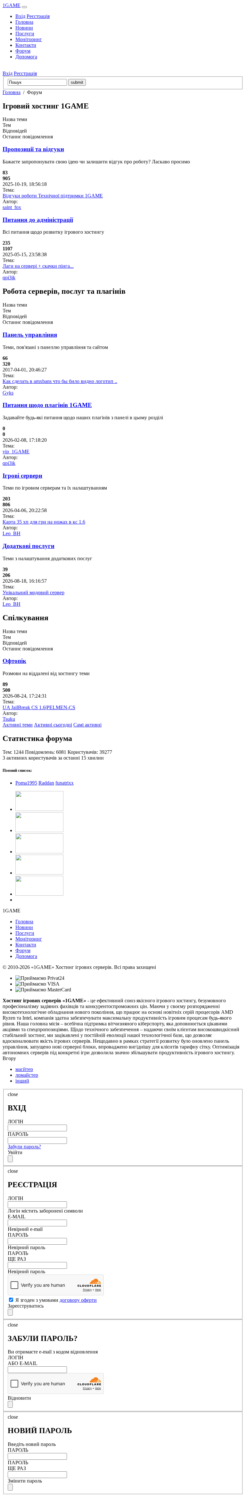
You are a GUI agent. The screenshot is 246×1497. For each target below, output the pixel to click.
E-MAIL (17, 1216)
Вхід (20, 16)
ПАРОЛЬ (18, 1134)
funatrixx (64, 783)
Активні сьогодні (53, 724)
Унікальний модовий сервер (33, 592)
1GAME (11, 5)
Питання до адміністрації (38, 219)
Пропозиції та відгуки (33, 149)
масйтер (24, 1069)
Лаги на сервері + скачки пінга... (38, 266)
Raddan (46, 783)
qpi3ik (9, 277)
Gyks (8, 393)
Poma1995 (26, 783)
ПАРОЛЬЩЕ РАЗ (18, 1256)
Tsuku (9, 719)
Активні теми (18, 724)
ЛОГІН (15, 1121)
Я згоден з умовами (55, 1300)
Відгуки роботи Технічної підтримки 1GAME (53, 195)
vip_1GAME (16, 451)
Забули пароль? (24, 1146)
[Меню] (24, 7)
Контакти (25, 45)
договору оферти (78, 1300)
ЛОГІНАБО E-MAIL (22, 1360)
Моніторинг (28, 39)
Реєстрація (38, 16)
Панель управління (30, 334)
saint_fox (12, 207)
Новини (24, 27)
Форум (22, 51)
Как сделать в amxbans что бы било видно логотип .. (60, 381)
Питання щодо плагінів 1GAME (47, 405)
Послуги (24, 33)
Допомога (26, 56)
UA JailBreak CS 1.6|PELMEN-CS (39, 707)
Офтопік (14, 660)
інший (22, 1081)
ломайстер (26, 1075)
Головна (24, 22)
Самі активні (87, 724)
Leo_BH (11, 533)
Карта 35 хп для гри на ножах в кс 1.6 (44, 522)
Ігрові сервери (22, 475)
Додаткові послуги (28, 546)
